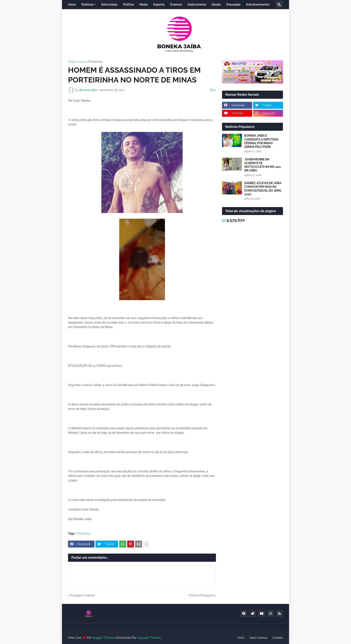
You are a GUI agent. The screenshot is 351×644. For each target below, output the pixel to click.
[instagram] (270, 613)
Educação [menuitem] (233, 4)
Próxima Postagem (201, 595)
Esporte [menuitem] (159, 4)
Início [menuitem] (72, 4)
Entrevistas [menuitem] (109, 4)
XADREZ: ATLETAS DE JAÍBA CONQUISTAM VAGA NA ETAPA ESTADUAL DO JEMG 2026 (262, 188)
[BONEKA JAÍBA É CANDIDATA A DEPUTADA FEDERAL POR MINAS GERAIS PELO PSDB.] (232, 140)
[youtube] (261, 613)
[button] (279, 5)
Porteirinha (95, 61)
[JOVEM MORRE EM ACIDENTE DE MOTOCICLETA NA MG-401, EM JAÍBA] (232, 164)
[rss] (279, 613)
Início (241, 637)
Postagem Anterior (82, 595)
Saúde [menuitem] (216, 4)
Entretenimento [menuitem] (257, 4)
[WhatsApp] (122, 544)
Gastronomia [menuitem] (196, 4)
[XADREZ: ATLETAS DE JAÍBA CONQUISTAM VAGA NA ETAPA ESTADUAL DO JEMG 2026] (232, 187)
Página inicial (77, 61)
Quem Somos (258, 637)
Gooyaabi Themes (149, 637)
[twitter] (252, 613)
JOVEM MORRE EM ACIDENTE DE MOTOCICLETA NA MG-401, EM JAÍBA (262, 165)
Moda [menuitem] (144, 4)
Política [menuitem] (128, 4)
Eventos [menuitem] (176, 4)
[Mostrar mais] (146, 544)
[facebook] (243, 613)
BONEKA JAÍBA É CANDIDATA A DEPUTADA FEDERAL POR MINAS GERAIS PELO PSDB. (261, 141)
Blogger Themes (103, 637)
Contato (277, 637)
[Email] (138, 544)
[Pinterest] (130, 544)
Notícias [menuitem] (87, 4)
